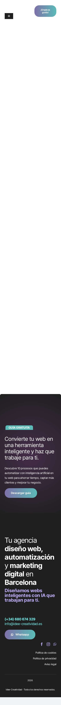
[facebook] (41, 644)
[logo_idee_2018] (15, 4)
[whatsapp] (54, 644)
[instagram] (48, 644)
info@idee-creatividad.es (23, 624)
